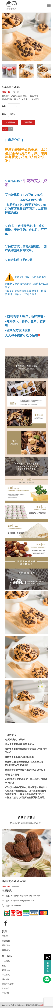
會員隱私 (6, 950)
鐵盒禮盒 (6, 979)
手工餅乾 (6, 975)
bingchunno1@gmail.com (22, 901)
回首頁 (5, 936)
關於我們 (6, 941)
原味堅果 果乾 (8, 984)
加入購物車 (10, 122)
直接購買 (28, 122)
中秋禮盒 (6, 993)
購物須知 (6, 945)
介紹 (5, 129)
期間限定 (6, 988)
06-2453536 (16, 906)
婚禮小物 (6, 970)
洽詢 (10, 129)
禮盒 (4, 965)
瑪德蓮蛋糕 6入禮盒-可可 (14, 881)
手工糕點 (6, 961)
